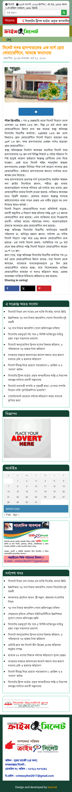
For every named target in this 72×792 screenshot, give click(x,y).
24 (36, 496)
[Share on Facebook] (12, 288)
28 (8, 502)
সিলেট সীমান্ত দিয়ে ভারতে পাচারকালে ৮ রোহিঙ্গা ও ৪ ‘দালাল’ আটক (35, 367)
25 (45, 496)
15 (18, 491)
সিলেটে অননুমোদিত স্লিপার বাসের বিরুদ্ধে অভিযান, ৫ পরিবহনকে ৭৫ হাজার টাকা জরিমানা (35, 346)
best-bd (52, 787)
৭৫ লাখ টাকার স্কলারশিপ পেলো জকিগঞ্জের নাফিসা (34, 328)
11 (45, 486)
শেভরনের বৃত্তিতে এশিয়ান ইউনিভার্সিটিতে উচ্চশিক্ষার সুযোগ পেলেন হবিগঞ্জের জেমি (35, 616)
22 (18, 496)
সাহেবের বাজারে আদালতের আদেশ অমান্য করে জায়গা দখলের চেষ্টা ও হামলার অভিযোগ (36, 357)
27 (64, 496)
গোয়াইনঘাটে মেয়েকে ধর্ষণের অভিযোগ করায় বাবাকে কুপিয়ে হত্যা (35, 398)
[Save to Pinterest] (44, 288)
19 (54, 491)
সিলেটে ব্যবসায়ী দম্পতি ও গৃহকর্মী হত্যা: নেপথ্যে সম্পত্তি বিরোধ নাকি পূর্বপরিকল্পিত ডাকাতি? (36, 388)
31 (36, 502)
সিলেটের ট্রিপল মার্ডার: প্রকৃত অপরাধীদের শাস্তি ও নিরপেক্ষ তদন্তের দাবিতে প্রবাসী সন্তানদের (37, 377)
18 (45, 491)
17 (36, 491)
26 (54, 496)
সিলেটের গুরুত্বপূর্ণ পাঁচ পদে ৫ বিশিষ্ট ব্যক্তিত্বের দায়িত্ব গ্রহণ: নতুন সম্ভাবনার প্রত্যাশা (35, 336)
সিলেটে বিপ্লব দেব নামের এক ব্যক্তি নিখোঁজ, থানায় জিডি (37, 312)
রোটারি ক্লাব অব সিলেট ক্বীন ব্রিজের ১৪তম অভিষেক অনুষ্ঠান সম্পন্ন (35, 647)
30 (27, 502)
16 (27, 491)
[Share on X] (28, 288)
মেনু (8, 39)
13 (64, 486)
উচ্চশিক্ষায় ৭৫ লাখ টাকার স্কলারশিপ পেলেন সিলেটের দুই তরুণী (37, 320)
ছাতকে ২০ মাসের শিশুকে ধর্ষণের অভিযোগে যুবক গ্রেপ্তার (37, 655)
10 (36, 486)
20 (64, 491)
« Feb (7, 515)
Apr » (16, 515)
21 (8, 496)
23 (27, 496)
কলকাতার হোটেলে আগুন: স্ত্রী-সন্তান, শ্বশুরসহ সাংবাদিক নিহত (36, 599)
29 (18, 502)
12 (54, 486)
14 (8, 491)
